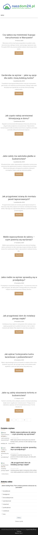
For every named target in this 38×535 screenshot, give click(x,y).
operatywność (7, 501)
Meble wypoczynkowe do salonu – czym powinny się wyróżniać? (23, 433)
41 (24, 420)
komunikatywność (8, 497)
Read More (19, 53)
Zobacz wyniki (19, 521)
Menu (2, 15)
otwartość (6, 504)
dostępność (6, 494)
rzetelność (6, 511)
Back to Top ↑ (19, 533)
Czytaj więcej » (11, 443)
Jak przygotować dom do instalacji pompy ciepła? (20, 464)
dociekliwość (6, 491)
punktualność (7, 507)
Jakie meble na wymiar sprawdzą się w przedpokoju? (23, 448)
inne (4, 514)
